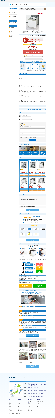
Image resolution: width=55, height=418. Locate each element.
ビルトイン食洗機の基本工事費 (13, 16)
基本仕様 (11, 11)
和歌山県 (42, 396)
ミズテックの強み (23, 0)
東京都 (32, 390)
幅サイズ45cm (32, 9)
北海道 (29, 383)
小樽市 (36, 384)
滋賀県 (34, 396)
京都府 (37, 396)
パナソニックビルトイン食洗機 (13, 22)
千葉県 (35, 390)
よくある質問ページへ (32, 210)
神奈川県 (29, 390)
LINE (42, 259)
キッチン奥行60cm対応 (22, 9)
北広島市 (42, 384)
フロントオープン (11, 32)
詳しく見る (33, 240)
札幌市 (33, 384)
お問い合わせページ (24, 282)
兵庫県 (31, 396)
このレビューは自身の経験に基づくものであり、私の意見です (28, 137)
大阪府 (29, 396)
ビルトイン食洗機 (11, 0)
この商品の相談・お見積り (32, 52)
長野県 (42, 393)
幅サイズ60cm (11, 36)
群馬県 (45, 390)
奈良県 (39, 396)
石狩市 (39, 384)
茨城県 (40, 390)
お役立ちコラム (28, 0)
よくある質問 (33, 0)
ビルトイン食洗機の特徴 (12, 12)
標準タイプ (35, 9)
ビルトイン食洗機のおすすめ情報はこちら (32, 366)
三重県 (37, 393)
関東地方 (25, 390)
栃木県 (42, 390)
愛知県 (31, 393)
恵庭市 (45, 384)
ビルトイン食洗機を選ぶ (17, 0)
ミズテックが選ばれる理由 (32, 335)
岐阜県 (34, 393)
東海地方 (25, 393)
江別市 (35, 385)
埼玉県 (37, 390)
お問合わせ (24, 175)
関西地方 (25, 396)
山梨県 (39, 393)
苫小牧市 (32, 385)
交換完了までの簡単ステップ (13, 17)
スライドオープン (26, 9)
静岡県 (29, 393)
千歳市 (29, 385)
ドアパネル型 (29, 9)
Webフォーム (36, 259)
